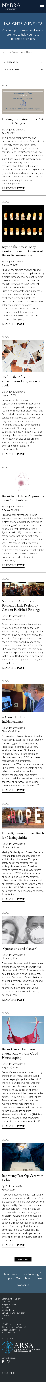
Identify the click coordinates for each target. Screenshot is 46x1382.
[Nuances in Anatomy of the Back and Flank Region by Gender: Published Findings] (23, 583)
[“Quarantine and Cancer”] (23, 917)
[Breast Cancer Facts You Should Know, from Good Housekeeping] (23, 1018)
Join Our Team (8, 1310)
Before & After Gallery (11, 1299)
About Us (6, 1307)
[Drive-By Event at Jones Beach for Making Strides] (23, 808)
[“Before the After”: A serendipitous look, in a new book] (23, 342)
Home (4, 52)
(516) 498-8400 (8, 1332)
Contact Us (23, 1285)
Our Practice (13, 52)
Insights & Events (9, 1304)
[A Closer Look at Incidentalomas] (23, 686)
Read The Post (13, 188)
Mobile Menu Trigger (42, 6)
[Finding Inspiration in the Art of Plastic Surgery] (23, 90)
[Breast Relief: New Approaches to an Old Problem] (23, 472)
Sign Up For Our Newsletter (13, 1313)
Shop (4, 1318)
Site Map (5, 1315)
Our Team (6, 1301)
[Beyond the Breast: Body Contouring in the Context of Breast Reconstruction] (23, 206)
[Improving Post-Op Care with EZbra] (23, 1144)
